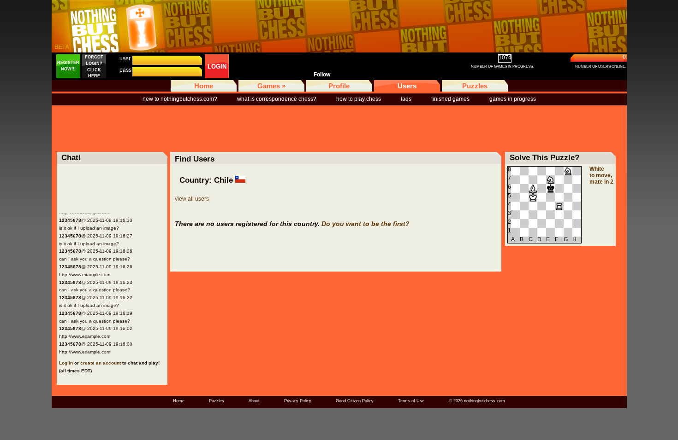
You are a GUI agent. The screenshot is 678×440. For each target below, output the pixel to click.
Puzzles (475, 86)
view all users (192, 199)
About (254, 401)
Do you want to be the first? (365, 223)
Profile (339, 86)
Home (203, 86)
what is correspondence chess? (276, 99)
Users (407, 86)
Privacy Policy (297, 401)
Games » (271, 86)
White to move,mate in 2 (601, 175)
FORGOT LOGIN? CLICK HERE (94, 66)
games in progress (512, 99)
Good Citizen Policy (355, 401)
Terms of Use (411, 401)
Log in (66, 362)
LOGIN (217, 66)
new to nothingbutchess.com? (180, 99)
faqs (406, 99)
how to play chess (358, 99)
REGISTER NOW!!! (68, 65)
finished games (450, 99)
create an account (100, 362)
